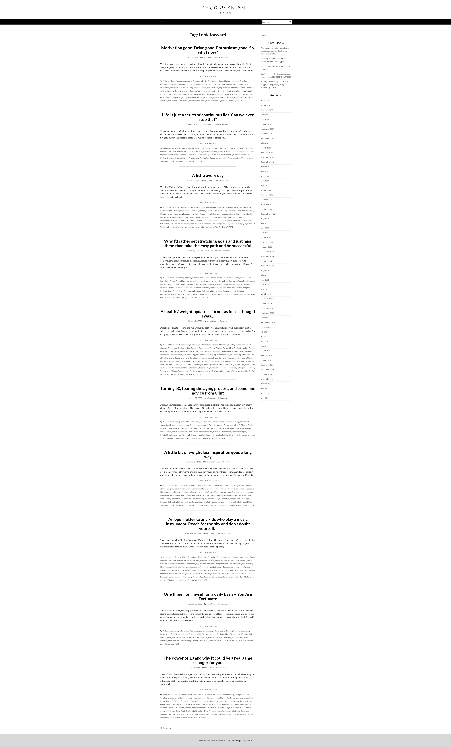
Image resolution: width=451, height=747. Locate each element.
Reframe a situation (197, 435)
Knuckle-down (173, 91)
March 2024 (266, 148)
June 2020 (265, 337)
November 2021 (267, 256)
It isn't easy (208, 492)
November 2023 (267, 157)
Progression (188, 291)
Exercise (194, 348)
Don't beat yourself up (226, 84)
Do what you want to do (241, 278)
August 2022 (266, 219)
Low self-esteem (167, 495)
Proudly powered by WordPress (214, 740)
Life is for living (166, 284)
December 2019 (267, 365)
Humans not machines (204, 281)
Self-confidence (191, 502)
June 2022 (265, 228)
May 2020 (265, 341)
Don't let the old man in (199, 425)
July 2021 (264, 275)
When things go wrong (189, 640)
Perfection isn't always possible (205, 287)
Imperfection (224, 87)
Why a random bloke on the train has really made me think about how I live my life (275, 51)
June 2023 (265, 176)
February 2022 (267, 242)
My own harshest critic (223, 155)
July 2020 (264, 332)
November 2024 (267, 129)
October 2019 (266, 374)
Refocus (240, 97)
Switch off (214, 368)
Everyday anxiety (216, 425)
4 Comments (223, 321)
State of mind (183, 101)
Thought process (222, 224)
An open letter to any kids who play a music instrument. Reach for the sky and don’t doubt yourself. (208, 524)
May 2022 (265, 233)
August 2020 (266, 327)
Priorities (204, 711)
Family (212, 348)
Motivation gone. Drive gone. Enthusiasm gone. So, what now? (208, 50)
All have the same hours (211, 207)
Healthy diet (205, 87)
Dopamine (191, 151)
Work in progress (213, 101)
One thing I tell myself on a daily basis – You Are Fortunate (208, 596)
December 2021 (267, 252)
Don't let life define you (179, 425)
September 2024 (268, 138)
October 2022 (266, 209)
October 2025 (266, 115)
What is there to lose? (208, 294)
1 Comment (222, 398)
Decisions (174, 84)
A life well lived (169, 81)
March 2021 (266, 294)
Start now (187, 577)
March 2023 (266, 190)
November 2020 (267, 313)
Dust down (164, 281)
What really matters (197, 101)
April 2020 (265, 346)
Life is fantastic (176, 354)
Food (177, 351)
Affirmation (184, 631)
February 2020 (267, 355)
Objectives (187, 287)
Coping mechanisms (203, 422)
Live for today (174, 358)
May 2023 (265, 181)
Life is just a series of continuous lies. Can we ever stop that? (208, 117)
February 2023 (267, 195)
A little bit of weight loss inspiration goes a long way (208, 454)
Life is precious (199, 428)
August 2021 (266, 271)
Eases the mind (195, 634)
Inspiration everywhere (169, 428)
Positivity (237, 220)
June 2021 (265, 280)
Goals (178, 281)
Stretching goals (229, 291)
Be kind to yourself (186, 148)
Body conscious (226, 485)
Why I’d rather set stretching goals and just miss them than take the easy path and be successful (208, 243)
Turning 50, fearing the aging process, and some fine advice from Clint (207, 390)
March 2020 (266, 351)
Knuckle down (176, 217)
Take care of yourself (227, 368)
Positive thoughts (167, 158)
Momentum (165, 220)
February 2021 (267, 299)
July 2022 (264, 223)
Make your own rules (196, 94)
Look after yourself (239, 91)
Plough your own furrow (192, 97)
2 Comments (223, 604)
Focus (208, 214)
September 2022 (268, 214)
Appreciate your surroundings (202, 631)
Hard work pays (187, 281)
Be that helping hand (183, 278)
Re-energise (231, 97)
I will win (214, 87)
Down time (185, 348)
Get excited (229, 560)
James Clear (235, 214)
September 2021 (267, 266)
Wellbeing (164, 161)
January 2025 (266, 124)
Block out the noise (219, 345)
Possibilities (207, 97)
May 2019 (264, 398)
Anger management (184, 81)
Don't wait (164, 214)
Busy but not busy (227, 694)
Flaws (220, 151)
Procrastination (219, 97)
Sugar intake (204, 368)
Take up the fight (177, 294)
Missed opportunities (231, 284)
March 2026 (266, 105)
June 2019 (265, 393)
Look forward (200, 217)
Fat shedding (228, 348)
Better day (197, 81)
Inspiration (224, 214)
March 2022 (266, 238)
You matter (189, 374)
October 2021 (266, 261)
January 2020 (266, 360)
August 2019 (266, 384)
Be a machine (227, 207)
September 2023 (267, 162)
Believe (194, 485)
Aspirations (192, 557)
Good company (205, 351)
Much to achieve (231, 94)
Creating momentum (181, 210)
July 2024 (264, 143)
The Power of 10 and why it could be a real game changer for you (207, 660)
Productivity (194, 158)
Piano (246, 570)
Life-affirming (188, 217)
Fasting (219, 348)
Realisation (204, 158)
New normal (200, 220)
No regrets (170, 364)
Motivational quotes (205, 155)
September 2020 (268, 322)
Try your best (246, 158)
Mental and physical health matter (188, 495)
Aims (165, 694)
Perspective (226, 431)
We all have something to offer (230, 577)
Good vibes (216, 351)
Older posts (165, 728)
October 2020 (266, 318)
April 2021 (265, 289)
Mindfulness (211, 94)
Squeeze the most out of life (176, 368)
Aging (177, 422)
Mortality (184, 431)
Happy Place (227, 351)
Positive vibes (226, 220)
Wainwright (165, 371)
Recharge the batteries (213, 364)
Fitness (171, 351)
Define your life (185, 84)
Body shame (239, 485)
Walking (174, 371)
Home (162, 22)
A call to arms (168, 207)
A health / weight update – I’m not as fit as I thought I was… (208, 313)
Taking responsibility (218, 158)
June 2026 (265, 101)
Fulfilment (174, 87)
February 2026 (267, 110)
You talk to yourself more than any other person (228, 505)
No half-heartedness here (195, 708)
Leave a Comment (221, 57)
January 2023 (266, 200)
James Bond (237, 281)
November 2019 (267, 370)
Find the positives (210, 151)
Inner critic (235, 87)
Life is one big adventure (240, 354)
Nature (228, 361)
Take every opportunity (187, 224)
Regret (233, 364)
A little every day (208, 175)
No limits (178, 287)
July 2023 (264, 171)
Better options (217, 81)
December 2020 (267, 308)
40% (165, 345)
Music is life (197, 570)
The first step (197, 577)
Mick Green (207, 57)
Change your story (231, 81)
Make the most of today (177, 94)
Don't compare (242, 84)
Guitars (243, 560)
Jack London (227, 281)
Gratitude (220, 634)
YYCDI (239, 101)
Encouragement (176, 214)
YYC (201, 161)
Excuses (199, 151)
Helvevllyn (248, 351)
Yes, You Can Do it (225, 7)
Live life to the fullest (222, 91)
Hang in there (194, 87)
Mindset (220, 94)
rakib (249, 740)
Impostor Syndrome (178, 563)
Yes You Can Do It (228, 101)
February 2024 (267, 153)
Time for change (236, 224)
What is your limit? (225, 294)
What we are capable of (186, 227)
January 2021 (266, 303)
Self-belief (172, 101)
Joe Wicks (245, 214)
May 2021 (265, 285)
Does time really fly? (245, 210)
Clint (192, 422)
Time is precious (166, 438)
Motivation (191, 155)
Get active (183, 87)
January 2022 (266, 247)
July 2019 (264, 388)
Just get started (222, 563)
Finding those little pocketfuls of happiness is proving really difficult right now (274, 85)
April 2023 (265, 186)
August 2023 (266, 167)
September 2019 (267, 379)
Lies (247, 151)
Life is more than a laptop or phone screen (196, 91)
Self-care (173, 224)
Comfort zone (232, 148)
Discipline (212, 84)
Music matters (209, 570)
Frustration (164, 87)
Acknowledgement (170, 148)
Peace (177, 364)
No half (248, 361)
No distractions (238, 361)
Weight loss (183, 371)
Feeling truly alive (241, 348)
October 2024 (266, 134)
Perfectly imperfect (173, 97)
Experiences (204, 348)
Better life (206, 81)
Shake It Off (246, 573)
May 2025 (265, 120)
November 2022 (267, 204)
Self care (240, 364)
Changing (169, 489)
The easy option (234, 158)
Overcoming (186, 498)
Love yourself (195, 567)
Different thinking (199, 84)
